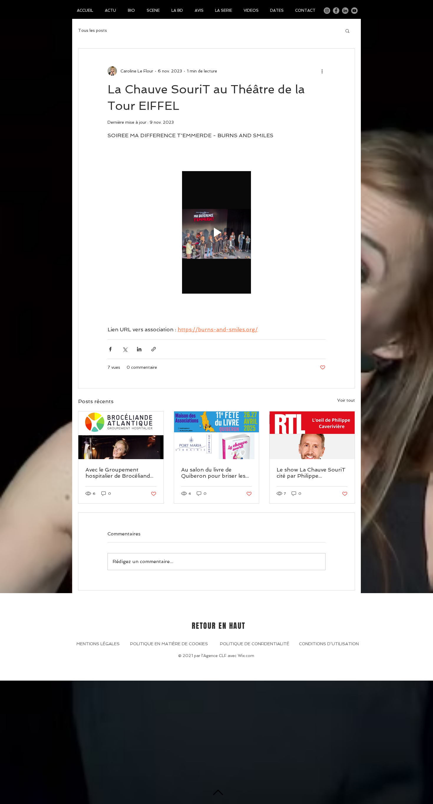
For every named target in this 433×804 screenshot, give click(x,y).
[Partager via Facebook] (110, 349)
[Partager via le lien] (153, 349)
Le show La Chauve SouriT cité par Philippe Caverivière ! (311, 472)
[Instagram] (327, 10)
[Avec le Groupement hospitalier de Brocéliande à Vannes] (120, 435)
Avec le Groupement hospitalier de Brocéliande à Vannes (119, 472)
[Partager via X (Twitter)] (125, 349)
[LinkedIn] (345, 10)
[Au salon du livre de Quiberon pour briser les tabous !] (216, 435)
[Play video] (216, 232)
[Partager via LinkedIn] (139, 349)
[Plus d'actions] (321, 71)
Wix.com (246, 655)
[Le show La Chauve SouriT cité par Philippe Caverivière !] (312, 435)
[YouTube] (354, 10)
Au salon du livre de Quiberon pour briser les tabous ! (213, 472)
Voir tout (346, 400)
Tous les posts (92, 30)
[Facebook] (336, 10)
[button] (347, 30)
